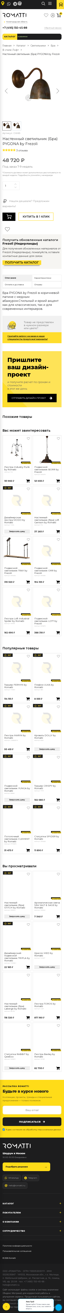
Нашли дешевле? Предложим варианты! (25, 203)
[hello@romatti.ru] (20, 3)
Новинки (22, 37)
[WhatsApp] (9, 4)
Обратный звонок (53, 28)
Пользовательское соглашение (17, 1251)
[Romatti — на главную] (17, 1146)
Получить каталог (22, 262)
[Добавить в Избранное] (28, 438)
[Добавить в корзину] (28, 481)
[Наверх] (6, 1306)
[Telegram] (15, 4)
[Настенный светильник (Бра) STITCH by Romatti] (17, 885)
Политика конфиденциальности (17, 1246)
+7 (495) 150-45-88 (14, 27)
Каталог (10, 36)
